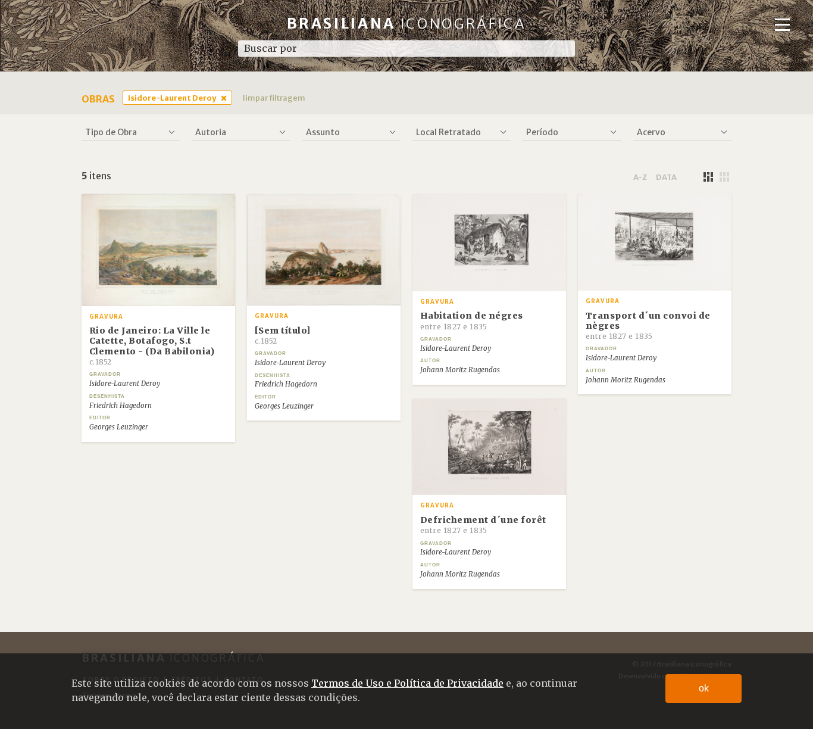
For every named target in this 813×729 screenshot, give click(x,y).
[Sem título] (283, 335)
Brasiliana (407, 23)
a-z (640, 177)
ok (704, 688)
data (666, 177)
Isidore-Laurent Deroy (172, 97)
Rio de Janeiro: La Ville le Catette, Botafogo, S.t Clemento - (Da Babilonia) (152, 345)
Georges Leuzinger (118, 427)
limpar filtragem (274, 97)
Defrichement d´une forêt (483, 525)
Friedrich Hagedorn (120, 405)
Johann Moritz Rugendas (460, 370)
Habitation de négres (471, 320)
